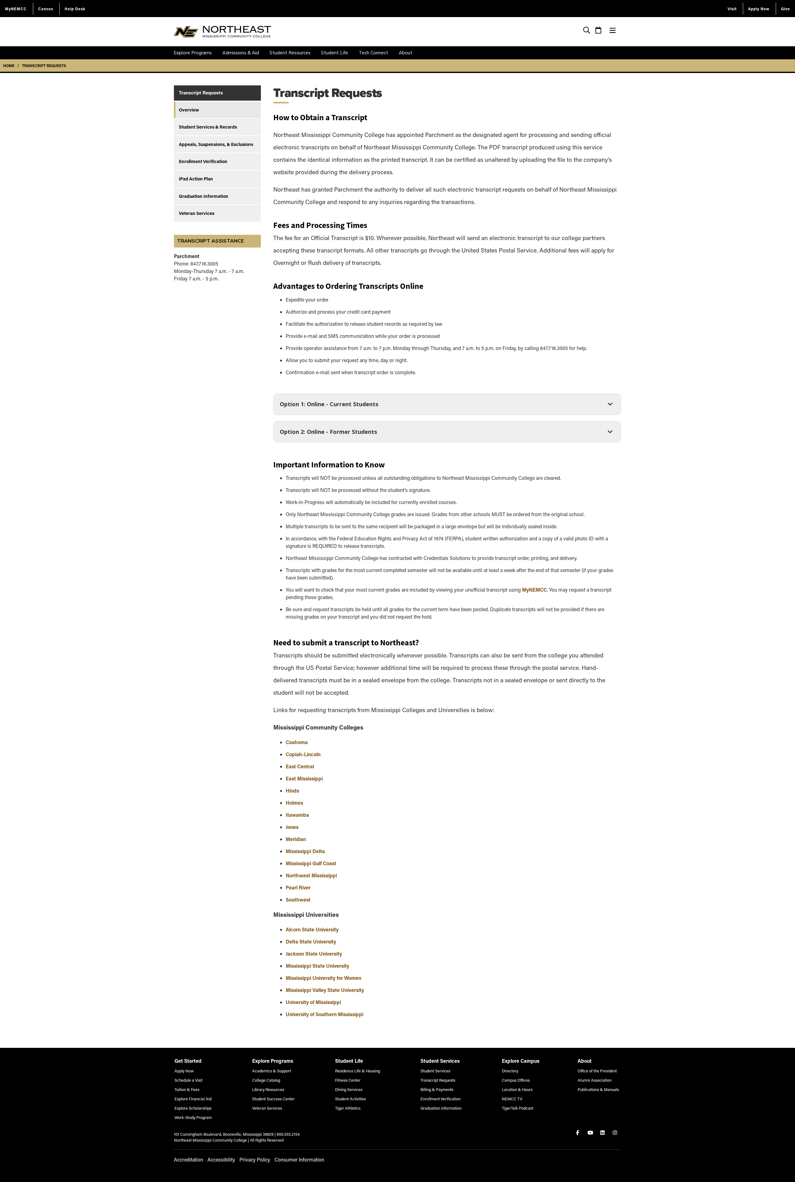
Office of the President (597, 1070)
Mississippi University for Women (323, 978)
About (405, 53)
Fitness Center (348, 1080)
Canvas (45, 8)
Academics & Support (271, 1070)
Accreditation (188, 1159)
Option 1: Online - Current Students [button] (328, 406)
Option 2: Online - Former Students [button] (328, 433)
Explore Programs (193, 53)
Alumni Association (594, 1080)
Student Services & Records (208, 127)
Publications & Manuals (598, 1089)
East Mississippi (304, 778)
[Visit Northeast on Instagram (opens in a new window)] (615, 1132)
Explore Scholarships (193, 1108)
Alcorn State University (312, 929)
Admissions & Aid (240, 53)
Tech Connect (373, 53)
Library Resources (268, 1089)
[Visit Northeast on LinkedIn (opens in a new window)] (603, 1132)
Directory (510, 1070)
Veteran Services (196, 213)
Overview (189, 110)
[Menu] (613, 30)
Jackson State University (314, 953)
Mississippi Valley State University (325, 990)
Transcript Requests (44, 65)
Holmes (294, 802)
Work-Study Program (193, 1117)
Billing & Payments (436, 1089)
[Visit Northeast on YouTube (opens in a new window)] (590, 1132)
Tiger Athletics (348, 1108)
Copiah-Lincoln (303, 754)
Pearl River (298, 887)
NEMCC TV (512, 1098)
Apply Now (759, 8)
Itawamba (297, 814)
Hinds (292, 790)
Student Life (334, 53)
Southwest (298, 899)
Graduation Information (203, 196)
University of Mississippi (313, 1002)
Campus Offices (516, 1080)
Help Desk (75, 8)
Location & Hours (517, 1089)
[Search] (586, 31)
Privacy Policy (254, 1159)
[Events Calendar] (598, 31)
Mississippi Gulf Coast (311, 863)
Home (8, 65)
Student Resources (290, 53)
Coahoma (297, 742)
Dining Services (348, 1089)
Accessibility (221, 1159)
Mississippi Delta (305, 851)
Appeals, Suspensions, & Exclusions (216, 144)
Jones (292, 827)
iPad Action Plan (196, 179)
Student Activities (350, 1098)
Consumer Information (299, 1159)
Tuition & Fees (187, 1089)
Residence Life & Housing (357, 1070)
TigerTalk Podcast (517, 1108)
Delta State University (311, 941)
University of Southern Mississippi (324, 1014)
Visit (732, 8)
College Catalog (266, 1080)
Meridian (296, 839)
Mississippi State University (317, 965)
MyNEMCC (16, 8)
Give (785, 8)
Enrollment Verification (203, 161)
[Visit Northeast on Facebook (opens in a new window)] (578, 1132)
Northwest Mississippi (311, 875)
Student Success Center (273, 1098)
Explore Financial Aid (193, 1098)
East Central (300, 766)
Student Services (435, 1070)
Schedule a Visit (188, 1080)
